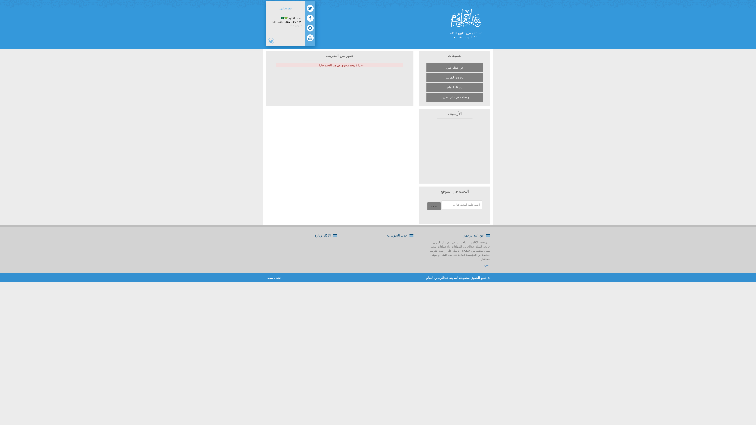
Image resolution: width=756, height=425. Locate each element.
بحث (434, 206)
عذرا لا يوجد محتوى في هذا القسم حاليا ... (339, 65)
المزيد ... (485, 265)
